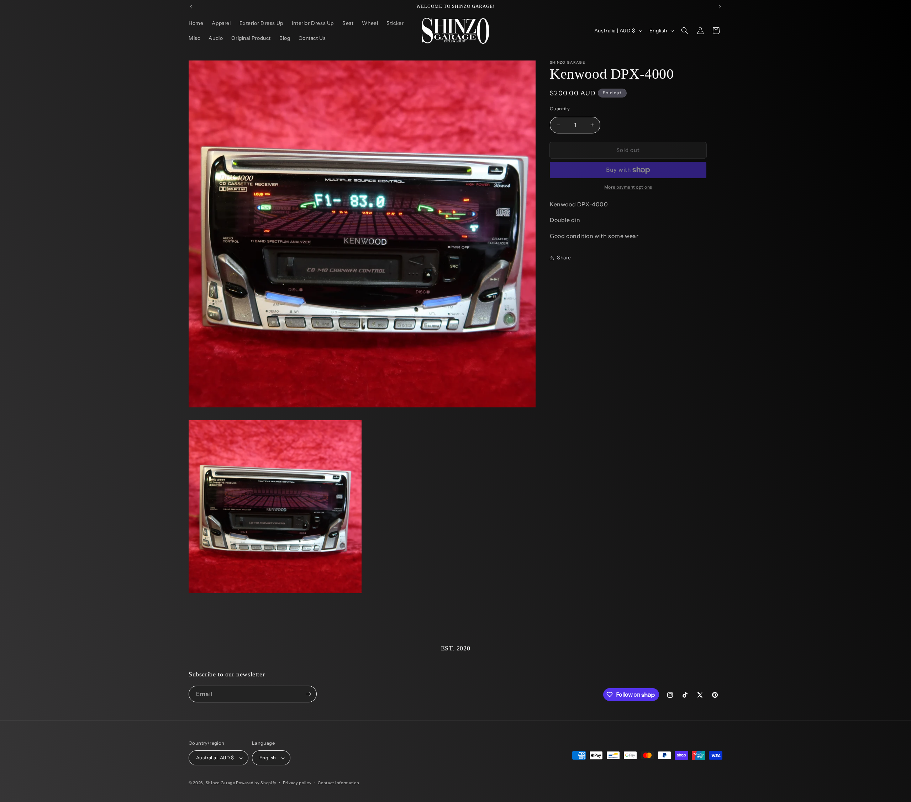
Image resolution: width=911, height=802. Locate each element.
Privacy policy (297, 782)
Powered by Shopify (256, 782)
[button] (685, 30)
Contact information (338, 782)
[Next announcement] (720, 7)
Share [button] (564, 257)
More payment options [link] (628, 187)
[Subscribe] (308, 694)
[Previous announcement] (191, 7)
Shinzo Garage (220, 782)
